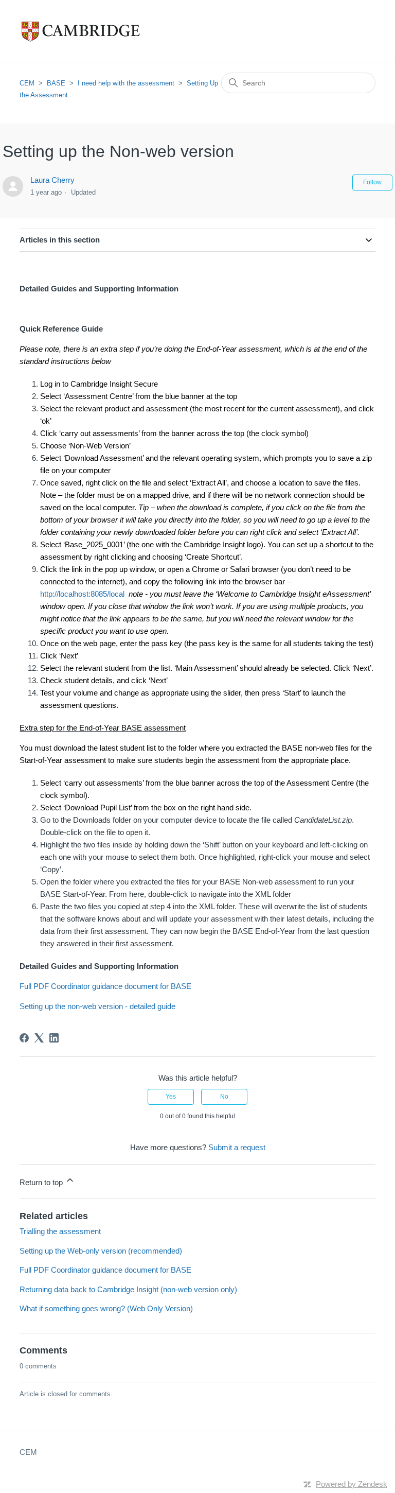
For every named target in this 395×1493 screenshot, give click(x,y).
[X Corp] (39, 1038)
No (224, 1096)
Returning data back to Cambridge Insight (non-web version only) (128, 1289)
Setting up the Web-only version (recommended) (101, 1250)
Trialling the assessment (60, 1231)
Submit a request (236, 1147)
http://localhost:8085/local (82, 593)
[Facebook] (24, 1038)
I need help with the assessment (126, 83)
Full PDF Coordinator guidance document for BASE (105, 986)
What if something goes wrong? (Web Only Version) (106, 1308)
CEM (27, 83)
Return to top (42, 1182)
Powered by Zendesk (351, 1484)
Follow (372, 182)
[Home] (102, 31)
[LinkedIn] (54, 1038)
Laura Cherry (52, 180)
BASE (56, 83)
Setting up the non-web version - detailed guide (97, 1006)
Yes (171, 1096)
